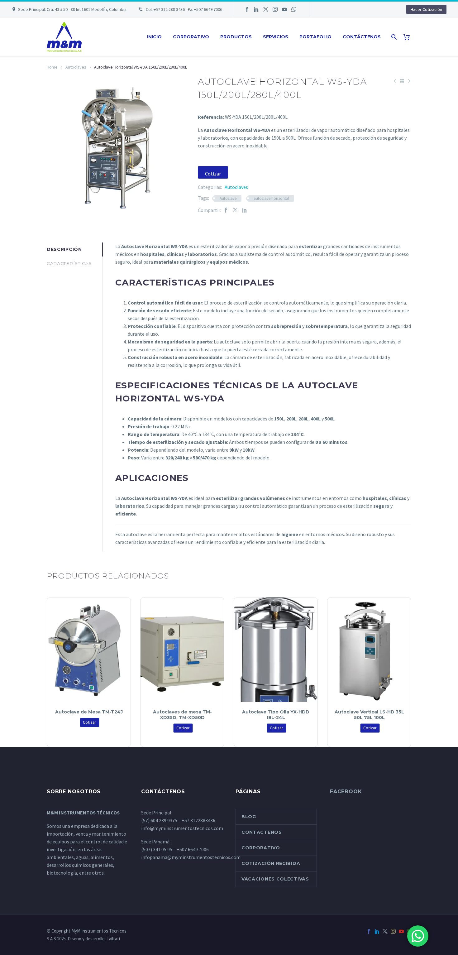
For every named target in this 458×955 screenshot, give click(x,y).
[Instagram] (275, 9)
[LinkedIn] (256, 9)
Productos (236, 37)
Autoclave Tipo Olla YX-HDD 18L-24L (275, 714)
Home (52, 67)
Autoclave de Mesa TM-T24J (89, 712)
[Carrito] (409, 37)
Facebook (346, 791)
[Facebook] (247, 9)
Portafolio (315, 37)
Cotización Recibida (270, 863)
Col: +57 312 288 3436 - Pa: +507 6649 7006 (183, 9)
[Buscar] (393, 37)
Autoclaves (75, 67)
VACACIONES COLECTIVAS (275, 879)
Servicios (275, 37)
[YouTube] (284, 9)
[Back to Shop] (402, 80)
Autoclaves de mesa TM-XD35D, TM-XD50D (182, 714)
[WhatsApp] (293, 9)
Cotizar (213, 173)
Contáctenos (362, 37)
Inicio (154, 37)
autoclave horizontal (271, 198)
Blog (248, 816)
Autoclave (228, 198)
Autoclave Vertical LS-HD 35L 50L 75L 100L (369, 714)
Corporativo (191, 37)
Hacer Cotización (426, 9)
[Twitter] (265, 9)
